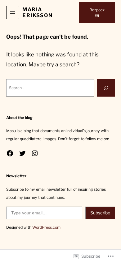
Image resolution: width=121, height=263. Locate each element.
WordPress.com (46, 227)
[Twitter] (22, 153)
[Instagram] (34, 153)
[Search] (106, 88)
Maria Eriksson (37, 12)
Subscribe (100, 212)
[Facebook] (10, 153)
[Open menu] (12, 12)
